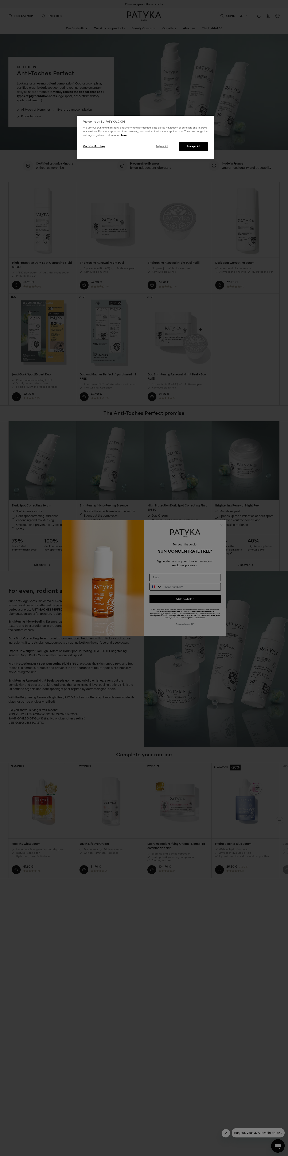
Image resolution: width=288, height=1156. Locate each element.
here (124, 135)
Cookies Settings (94, 146)
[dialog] (145, 137)
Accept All (193, 146)
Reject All (162, 146)
